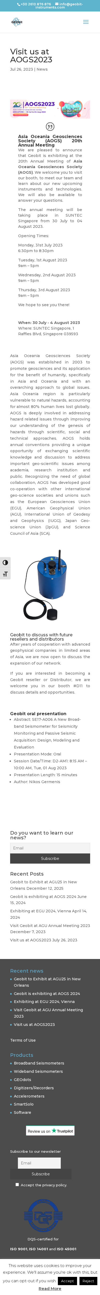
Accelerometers (29, 1096)
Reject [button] (88, 1281)
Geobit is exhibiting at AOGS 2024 (43, 896)
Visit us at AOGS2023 (30, 940)
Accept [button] (67, 1281)
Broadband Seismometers (39, 1063)
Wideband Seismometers (38, 1071)
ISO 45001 (66, 1249)
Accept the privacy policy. (44, 1185)
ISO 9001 (18, 1249)
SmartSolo (24, 1104)
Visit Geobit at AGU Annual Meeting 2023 (50, 925)
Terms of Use (23, 1040)
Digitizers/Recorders (34, 1088)
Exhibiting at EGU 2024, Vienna (40, 911)
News (42, 69)
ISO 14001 (38, 1249)
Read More (50, 1288)
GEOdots (22, 1079)
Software (22, 1112)
